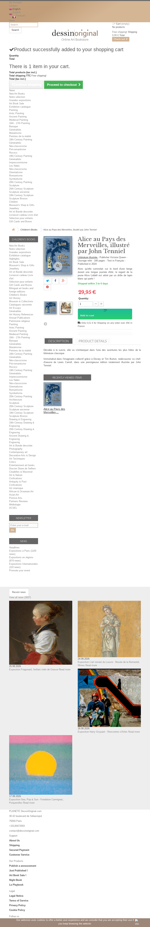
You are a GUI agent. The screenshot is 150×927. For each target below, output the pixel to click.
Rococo (13, 152)
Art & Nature (15, 475)
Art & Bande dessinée (20, 445)
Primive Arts (15, 498)
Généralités (15, 129)
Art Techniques (17, 458)
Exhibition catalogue (20, 106)
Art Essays (15, 308)
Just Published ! (18, 870)
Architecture (15, 399)
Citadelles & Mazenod (20, 471)
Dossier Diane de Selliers (22, 468)
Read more (64, 669)
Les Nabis (14, 165)
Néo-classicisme (18, 146)
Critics (12, 462)
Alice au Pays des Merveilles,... (54, 410)
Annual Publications (19, 317)
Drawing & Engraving (20, 419)
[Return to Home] (13, 230)
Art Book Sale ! (17, 875)
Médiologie (14, 504)
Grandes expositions (20, 100)
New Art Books (17, 93)
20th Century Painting (20, 182)
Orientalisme (15, 172)
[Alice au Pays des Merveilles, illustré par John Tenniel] (50, 307)
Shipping (14, 845)
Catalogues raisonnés (20, 304)
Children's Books (28, 229)
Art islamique (16, 488)
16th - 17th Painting (19, 123)
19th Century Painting (20, 156)
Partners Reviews (18, 501)
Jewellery (14, 208)
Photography (15, 448)
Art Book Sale (16, 103)
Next (45, 324)
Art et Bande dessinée (21, 211)
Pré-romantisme (17, 149)
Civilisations (15, 478)
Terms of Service (18, 900)
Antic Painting (16, 113)
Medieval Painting (18, 120)
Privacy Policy (17, 905)
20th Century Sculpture (21, 188)
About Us (14, 840)
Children (13, 201)
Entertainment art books (22, 465)
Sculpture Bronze (18, 198)
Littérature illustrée (88, 257)
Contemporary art (18, 452)
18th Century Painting (20, 139)
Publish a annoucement (22, 865)
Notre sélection (17, 97)
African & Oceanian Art (21, 491)
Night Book (15, 880)
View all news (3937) (20, 597)
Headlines (14, 547)
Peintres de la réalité (20, 136)
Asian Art (14, 494)
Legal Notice (16, 895)
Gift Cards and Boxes (20, 221)
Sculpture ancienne (19, 192)
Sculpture (14, 185)
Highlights (14, 258)
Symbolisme (15, 178)
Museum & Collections (21, 301)
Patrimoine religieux (19, 321)
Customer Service (19, 854)
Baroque (13, 126)
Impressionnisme (18, 162)
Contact (13, 5)
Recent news (19, 592)
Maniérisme (15, 133)
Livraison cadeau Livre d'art (23, 215)
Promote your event (19, 570)
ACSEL (13, 507)
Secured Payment (19, 850)
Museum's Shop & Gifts (21, 205)
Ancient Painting (18, 116)
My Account (15, 2)
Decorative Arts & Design (22, 455)
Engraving (14, 442)
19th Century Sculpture (21, 195)
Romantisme (15, 175)
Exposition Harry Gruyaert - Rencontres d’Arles (103, 731)
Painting (13, 110)
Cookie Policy (17, 910)
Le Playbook (16, 884)
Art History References (21, 314)
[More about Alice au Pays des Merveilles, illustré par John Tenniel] (52, 394)
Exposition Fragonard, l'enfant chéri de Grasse (33, 669)
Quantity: (83, 298)
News (12, 20)
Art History (14, 298)
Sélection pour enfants (21, 218)
